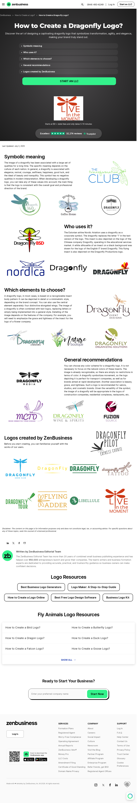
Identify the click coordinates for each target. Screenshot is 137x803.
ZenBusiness (5, 15)
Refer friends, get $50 (98, 767)
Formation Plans (66, 729)
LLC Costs (63, 759)
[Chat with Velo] (130, 796)
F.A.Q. (119, 733)
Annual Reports (65, 746)
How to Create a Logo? (25, 15)
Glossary (121, 759)
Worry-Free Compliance (69, 737)
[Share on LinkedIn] (8, 544)
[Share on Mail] (25, 544)
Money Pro (63, 754)
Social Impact (94, 737)
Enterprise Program (97, 763)
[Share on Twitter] (14, 544)
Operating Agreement (68, 741)
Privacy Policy (123, 750)
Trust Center (123, 754)
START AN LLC (69, 81)
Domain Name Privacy (68, 771)
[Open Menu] (3, 4)
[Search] (82, 4)
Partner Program (96, 754)
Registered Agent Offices (99, 771)
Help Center (122, 737)
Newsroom (93, 746)
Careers (91, 733)
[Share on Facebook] (20, 544)
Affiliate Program (96, 759)
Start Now (97, 694)
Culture (91, 741)
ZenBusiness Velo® (67, 750)
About (90, 729)
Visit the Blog (94, 750)
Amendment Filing (67, 763)
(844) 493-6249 (95, 5)
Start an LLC (126, 4)
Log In (15, 734)
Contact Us (122, 741)
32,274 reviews (74, 133)
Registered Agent (66, 733)
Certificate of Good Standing (71, 767)
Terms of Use (123, 746)
